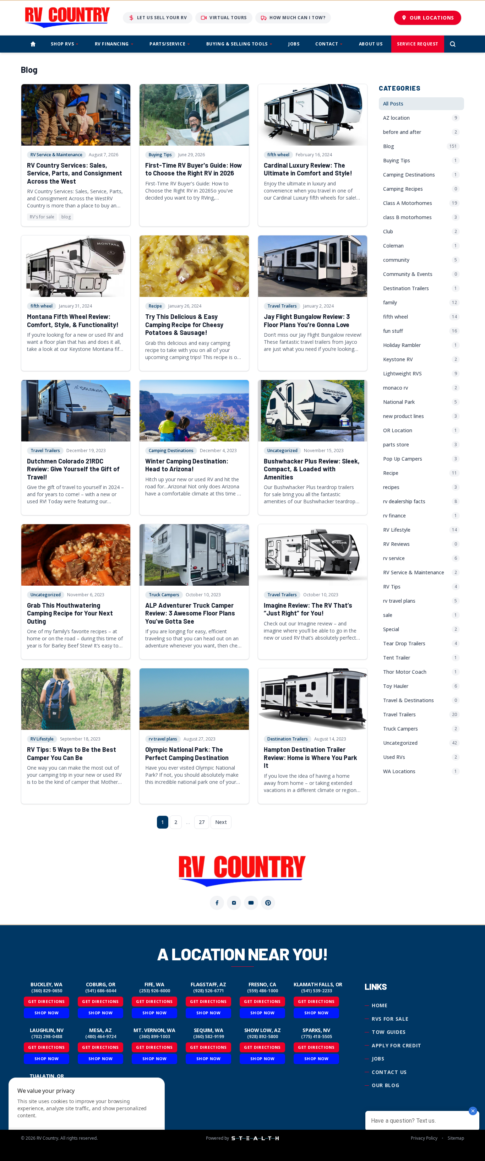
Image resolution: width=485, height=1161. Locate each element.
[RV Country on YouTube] (251, 903)
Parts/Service (167, 44)
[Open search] (452, 44)
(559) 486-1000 (262, 991)
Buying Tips (160, 155)
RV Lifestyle (42, 739)
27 (202, 822)
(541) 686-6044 (100, 991)
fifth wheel (278, 155)
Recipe (155, 306)
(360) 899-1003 (154, 1037)
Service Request (417, 44)
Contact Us (389, 1072)
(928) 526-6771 (208, 991)
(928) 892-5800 (262, 1037)
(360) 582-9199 (208, 1037)
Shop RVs (62, 44)
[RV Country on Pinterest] (268, 903)
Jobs (293, 44)
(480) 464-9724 (100, 1037)
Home (380, 1005)
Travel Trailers (282, 306)
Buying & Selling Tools (237, 44)
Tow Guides (389, 1032)
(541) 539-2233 (316, 991)
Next (221, 822)
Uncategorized (282, 450)
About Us (371, 44)
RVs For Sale (390, 1018)
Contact (326, 44)
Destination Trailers (287, 739)
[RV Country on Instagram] (234, 903)
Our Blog (385, 1085)
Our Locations (432, 17)
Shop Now (46, 1012)
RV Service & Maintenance (56, 155)
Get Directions (46, 1001)
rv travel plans (163, 739)
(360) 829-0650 (46, 991)
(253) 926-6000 (154, 991)
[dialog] (87, 1115)
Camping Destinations (171, 450)
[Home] (33, 44)
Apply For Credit (396, 1045)
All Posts (393, 103)
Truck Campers (164, 595)
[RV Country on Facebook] (217, 903)
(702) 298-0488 (46, 1037)
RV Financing (112, 44)
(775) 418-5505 (316, 1037)
